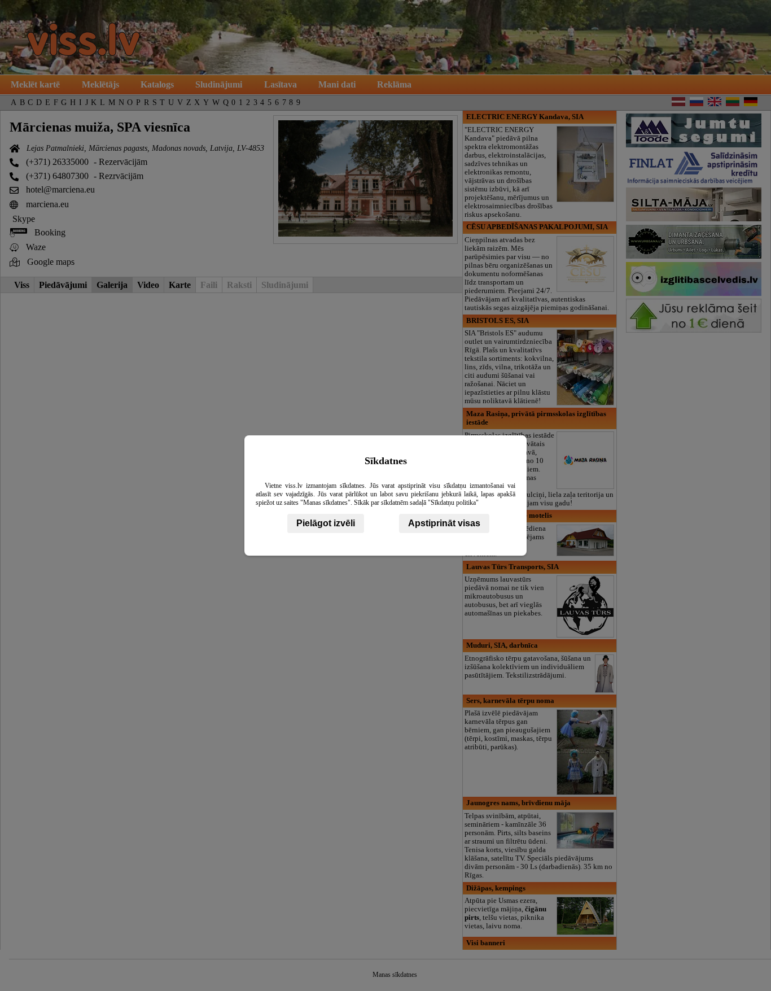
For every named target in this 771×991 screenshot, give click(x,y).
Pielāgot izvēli (325, 523)
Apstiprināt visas (444, 523)
